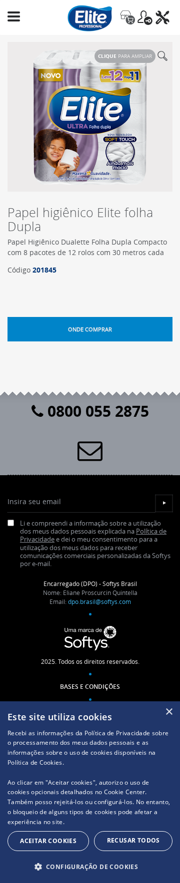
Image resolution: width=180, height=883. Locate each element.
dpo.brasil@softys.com (99, 601)
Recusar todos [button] (133, 840)
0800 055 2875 (96, 411)
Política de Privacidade (117, 733)
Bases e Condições (90, 686)
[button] (90, 867)
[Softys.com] (90, 638)
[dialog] (90, 792)
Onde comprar (90, 329)
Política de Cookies (35, 762)
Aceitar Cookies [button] (48, 841)
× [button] (168, 712)
